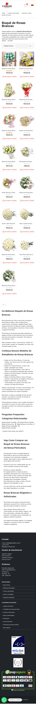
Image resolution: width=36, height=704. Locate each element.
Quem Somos (6, 585)
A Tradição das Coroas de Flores (11, 609)
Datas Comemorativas (8, 615)
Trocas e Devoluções (8, 591)
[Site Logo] (7, 5)
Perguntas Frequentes (8, 597)
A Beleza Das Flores (8, 606)
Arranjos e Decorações (9, 612)
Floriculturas (6, 618)
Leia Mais (10, 40)
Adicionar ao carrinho (11, 76)
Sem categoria (6, 627)
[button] (32, 5)
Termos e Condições (8, 594)
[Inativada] (18, 645)
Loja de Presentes (7, 621)
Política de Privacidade (9, 588)
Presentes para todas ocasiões (11, 624)
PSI (27, 699)
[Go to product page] (9, 59)
